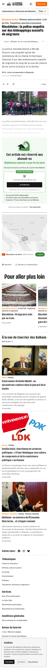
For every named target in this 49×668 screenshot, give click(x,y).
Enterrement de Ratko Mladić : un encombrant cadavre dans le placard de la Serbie (24, 384)
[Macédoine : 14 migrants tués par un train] (19, 295)
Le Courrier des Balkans (17, 4)
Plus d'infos (33, 662)
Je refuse (21, 662)
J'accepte (9, 662)
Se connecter (35, 207)
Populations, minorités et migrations (25, 23)
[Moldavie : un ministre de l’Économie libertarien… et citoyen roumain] (24, 497)
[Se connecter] (31, 4)
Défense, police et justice (30, 19)
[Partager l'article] (13, 84)
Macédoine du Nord (10, 19)
